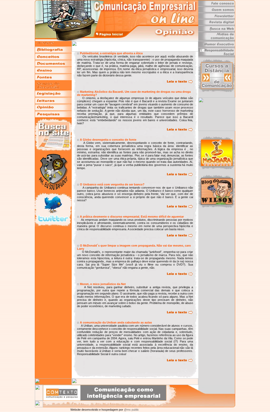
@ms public (131, 409)
